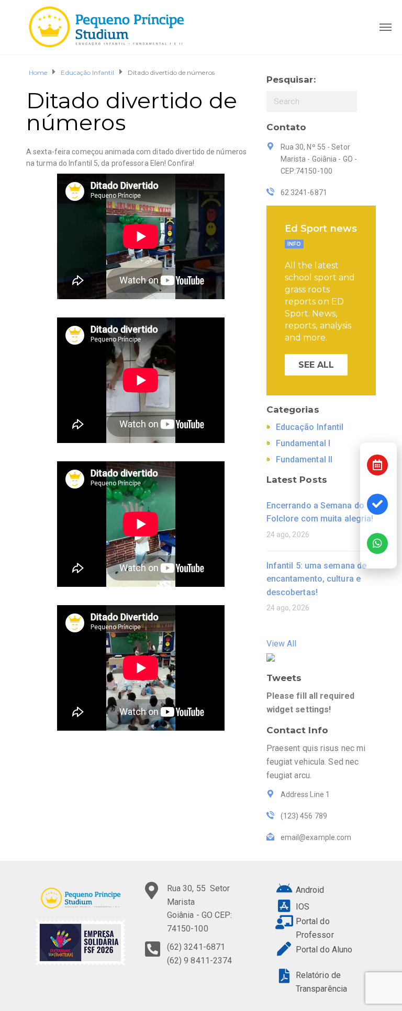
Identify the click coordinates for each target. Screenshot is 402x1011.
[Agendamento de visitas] (377, 465)
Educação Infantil (87, 72)
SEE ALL (316, 365)
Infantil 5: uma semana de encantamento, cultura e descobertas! (316, 579)
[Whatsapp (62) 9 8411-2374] (377, 543)
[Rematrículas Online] (377, 504)
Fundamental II (304, 459)
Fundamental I (303, 443)
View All (281, 644)
